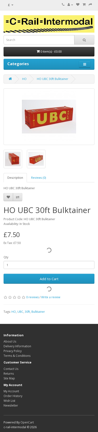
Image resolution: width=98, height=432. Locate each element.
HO (24, 79)
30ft (27, 312)
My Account (11, 391)
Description (15, 178)
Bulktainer (38, 312)
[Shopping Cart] (84, 5)
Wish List (9, 401)
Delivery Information (17, 346)
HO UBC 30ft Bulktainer (52, 79)
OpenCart (27, 422)
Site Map (9, 378)
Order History (13, 396)
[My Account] (70, 5)
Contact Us (11, 369)
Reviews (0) (38, 178)
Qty (6, 257)
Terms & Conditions (17, 356)
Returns (9, 374)
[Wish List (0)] (77, 5)
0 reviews (32, 297)
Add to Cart (49, 278)
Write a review (50, 297)
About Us (10, 341)
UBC (20, 312)
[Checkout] (90, 5)
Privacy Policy (13, 351)
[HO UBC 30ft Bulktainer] (49, 116)
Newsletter (11, 405)
